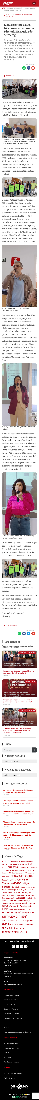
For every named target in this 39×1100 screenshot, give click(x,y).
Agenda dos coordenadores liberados (17, 1032)
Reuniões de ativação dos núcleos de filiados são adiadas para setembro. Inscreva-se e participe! (17, 731)
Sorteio (24, 921)
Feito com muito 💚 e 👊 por (19, 1094)
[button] (34, 3)
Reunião (11, 912)
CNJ (13, 867)
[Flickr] (26, 946)
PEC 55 (9, 895)
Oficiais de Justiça (16, 892)
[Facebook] (13, 946)
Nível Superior (10, 890)
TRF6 (20, 928)
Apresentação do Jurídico (13, 1073)
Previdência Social (13, 898)
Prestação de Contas (11, 1014)
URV (23, 932)
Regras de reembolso (11, 1048)
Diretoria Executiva (11, 1000)
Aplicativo (16, 861)
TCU (14, 924)
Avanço (18, 864)
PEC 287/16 (27, 895)
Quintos (12, 900)
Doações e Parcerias (11, 1009)
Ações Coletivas (9, 1078)
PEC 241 (17, 895)
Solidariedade (10, 921)
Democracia (19, 873)
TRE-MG (9, 928)
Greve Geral (9, 880)
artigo (24, 861)
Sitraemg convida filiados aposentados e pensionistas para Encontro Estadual (18, 701)
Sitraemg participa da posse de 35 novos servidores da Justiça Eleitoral (18, 672)
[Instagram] (17, 946)
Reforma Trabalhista (19, 909)
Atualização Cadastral (11, 1062)
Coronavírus (22, 870)
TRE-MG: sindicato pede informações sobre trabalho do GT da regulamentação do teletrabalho (19, 835)
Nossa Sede (8, 1023)
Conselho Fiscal (9, 1004)
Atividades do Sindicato (15, 14)
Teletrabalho (25, 924)
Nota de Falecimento (27, 887)
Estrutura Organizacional (13, 1018)
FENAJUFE (22, 875)
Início (4, 8)
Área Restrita (8, 1057)
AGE (7, 861)
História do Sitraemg (11, 995)
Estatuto (7, 1027)
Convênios (26, 867)
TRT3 (15, 932)
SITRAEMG (13, 625)
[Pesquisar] (34, 749)
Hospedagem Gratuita (12, 1043)
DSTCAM (7, 1053)
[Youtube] (21, 946)
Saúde (28, 912)
